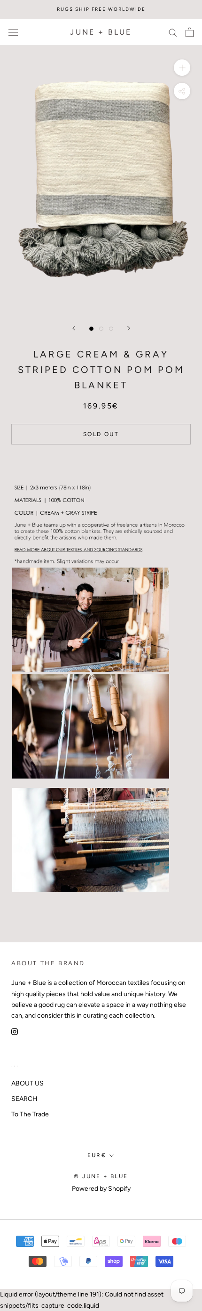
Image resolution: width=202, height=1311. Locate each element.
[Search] (173, 32)
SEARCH (24, 1099)
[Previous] (73, 328)
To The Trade (30, 1114)
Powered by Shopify (101, 1189)
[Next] (128, 328)
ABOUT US (27, 1083)
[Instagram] (14, 1031)
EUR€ (97, 1155)
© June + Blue (101, 1176)
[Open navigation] (13, 32)
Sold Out (101, 434)
